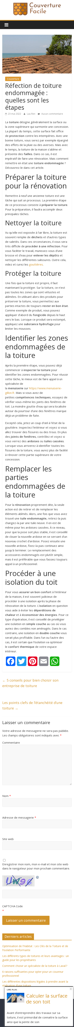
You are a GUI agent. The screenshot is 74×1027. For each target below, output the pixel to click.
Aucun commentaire (52, 113)
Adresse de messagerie (19, 817)
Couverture (13, 78)
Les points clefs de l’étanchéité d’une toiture (32, 705)
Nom (6, 796)
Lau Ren (31, 113)
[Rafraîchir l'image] (37, 876)
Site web (8, 839)
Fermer (71, 989)
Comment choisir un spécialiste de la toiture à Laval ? (34, 966)
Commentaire (11, 742)
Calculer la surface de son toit (46, 998)
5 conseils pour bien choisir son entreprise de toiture (30, 683)
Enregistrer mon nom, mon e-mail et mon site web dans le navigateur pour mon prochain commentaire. (36, 866)
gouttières (36, 264)
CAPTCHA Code (12, 906)
